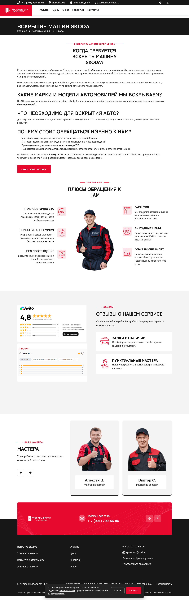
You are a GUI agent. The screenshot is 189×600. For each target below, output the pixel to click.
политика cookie (67, 590)
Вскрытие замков (27, 547)
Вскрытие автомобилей (30, 560)
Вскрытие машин (41, 31)
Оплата (74, 547)
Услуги (43, 10)
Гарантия (75, 560)
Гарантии (78, 10)
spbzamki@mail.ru (108, 2)
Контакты (93, 10)
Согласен (133, 590)
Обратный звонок (34, 169)
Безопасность (164, 584)
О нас (65, 10)
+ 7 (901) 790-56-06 (32, 2)
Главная (22, 31)
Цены (56, 10)
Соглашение (144, 584)
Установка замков (27, 553)
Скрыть (117, 590)
